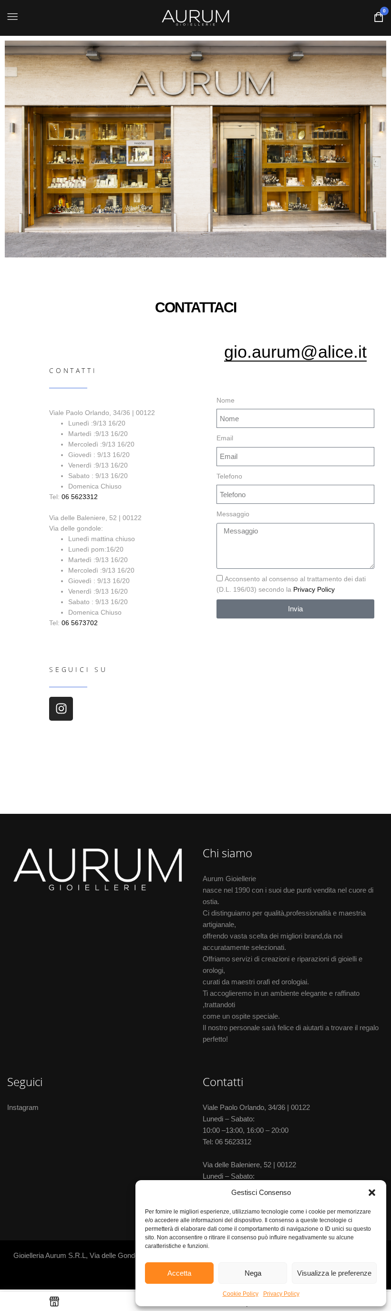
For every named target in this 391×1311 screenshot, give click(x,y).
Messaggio (232, 514)
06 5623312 (80, 497)
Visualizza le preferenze (334, 1273)
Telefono (229, 476)
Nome (225, 400)
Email (224, 438)
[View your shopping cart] (379, 19)
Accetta (179, 1273)
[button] (372, 1192)
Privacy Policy (281, 1293)
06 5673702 (80, 623)
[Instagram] (61, 709)
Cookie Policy (240, 1293)
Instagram (23, 1107)
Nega (253, 1273)
